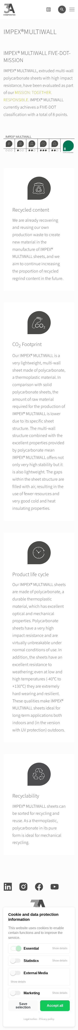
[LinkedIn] (7, 886)
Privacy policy (46, 1019)
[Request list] (48, 9)
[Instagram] (23, 886)
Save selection (23, 1005)
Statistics (31, 961)
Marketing (32, 993)
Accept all (55, 1005)
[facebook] (39, 886)
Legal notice (30, 1019)
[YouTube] (54, 886)
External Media (36, 973)
